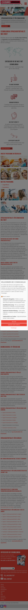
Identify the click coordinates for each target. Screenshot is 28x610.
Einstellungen (14, 328)
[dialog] (14, 305)
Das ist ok (14, 321)
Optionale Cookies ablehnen (14, 324)
